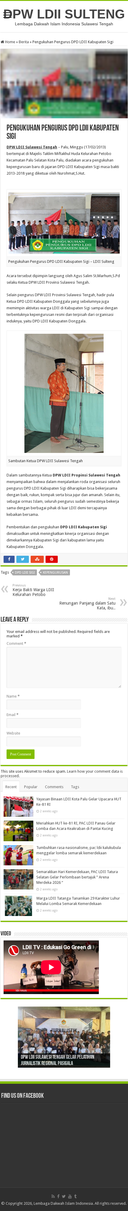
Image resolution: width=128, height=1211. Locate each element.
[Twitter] (63, 1196)
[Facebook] (58, 1196)
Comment (16, 643)
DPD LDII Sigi (25, 573)
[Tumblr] (75, 1196)
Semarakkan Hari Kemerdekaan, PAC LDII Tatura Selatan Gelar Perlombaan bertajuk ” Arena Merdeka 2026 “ (77, 877)
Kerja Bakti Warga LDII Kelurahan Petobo (33, 590)
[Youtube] (70, 1196)
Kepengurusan (55, 573)
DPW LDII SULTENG (64, 14)
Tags (75, 787)
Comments (54, 787)
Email (12, 714)
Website (13, 733)
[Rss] (53, 1196)
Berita (24, 42)
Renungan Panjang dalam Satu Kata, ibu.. (87, 603)
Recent (11, 787)
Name (13, 696)
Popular (31, 787)
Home (9, 42)
